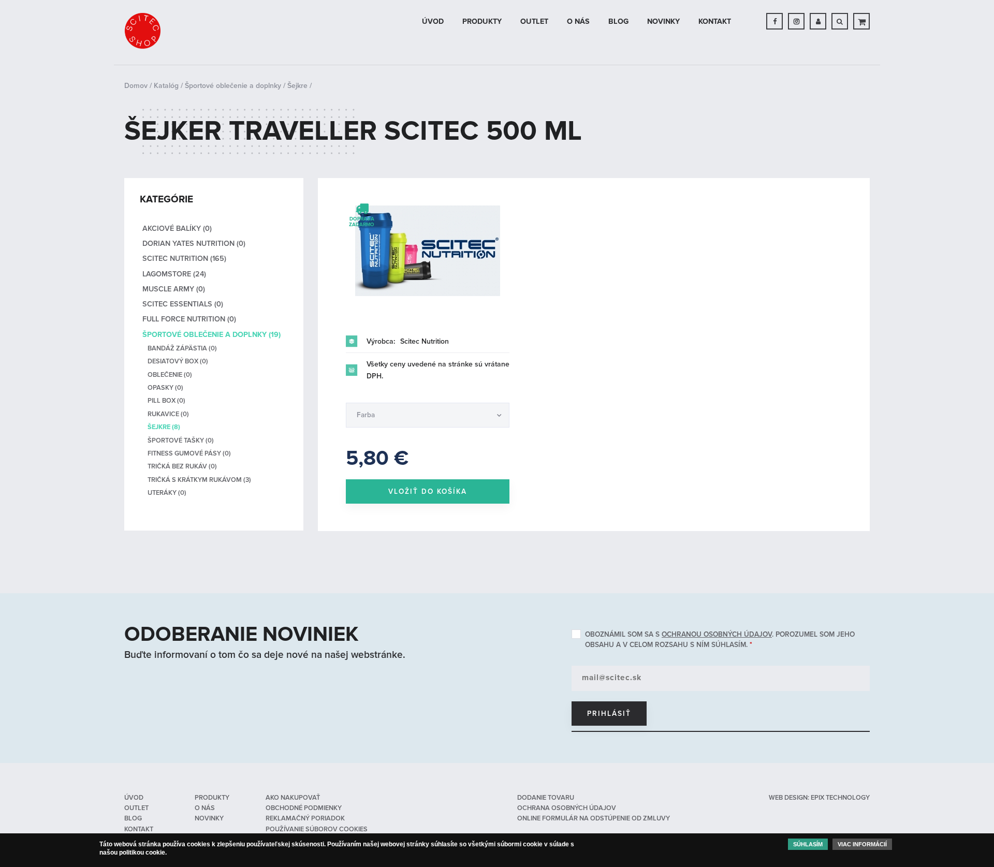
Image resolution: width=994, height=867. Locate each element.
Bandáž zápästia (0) (182, 348)
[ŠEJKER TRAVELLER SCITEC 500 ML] (427, 250)
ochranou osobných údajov (717, 634)
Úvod (433, 21)
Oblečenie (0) (170, 375)
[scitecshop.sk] (142, 31)
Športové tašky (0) (181, 440)
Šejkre (297, 85)
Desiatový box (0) (178, 361)
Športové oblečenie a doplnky (233, 85)
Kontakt (714, 21)
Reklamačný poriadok (305, 818)
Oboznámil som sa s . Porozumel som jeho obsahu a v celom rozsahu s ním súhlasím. (720, 639)
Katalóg (166, 85)
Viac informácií (862, 844)
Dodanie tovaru (545, 797)
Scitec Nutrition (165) (184, 258)
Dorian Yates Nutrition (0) (193, 243)
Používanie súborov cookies (317, 829)
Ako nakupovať (293, 797)
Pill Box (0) (166, 400)
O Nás (578, 21)
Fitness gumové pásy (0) (189, 453)
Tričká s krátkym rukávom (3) (199, 480)
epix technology (840, 797)
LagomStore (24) (174, 274)
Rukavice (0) (168, 414)
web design (788, 797)
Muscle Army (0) (173, 289)
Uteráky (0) (167, 493)
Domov (136, 85)
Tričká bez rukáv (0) (182, 466)
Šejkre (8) (164, 427)
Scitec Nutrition (424, 341)
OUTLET (534, 21)
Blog (618, 21)
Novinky (663, 21)
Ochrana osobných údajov (566, 808)
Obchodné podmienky (304, 808)
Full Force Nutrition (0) (189, 319)
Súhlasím (808, 844)
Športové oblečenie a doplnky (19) (211, 334)
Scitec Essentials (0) (182, 304)
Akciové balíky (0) (177, 228)
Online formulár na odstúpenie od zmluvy (593, 818)
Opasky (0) (165, 388)
